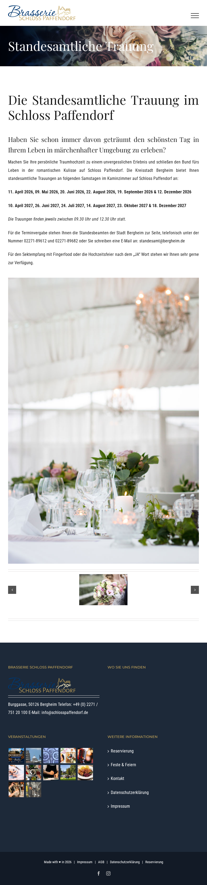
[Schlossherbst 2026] (68, 772)
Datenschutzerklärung (130, 792)
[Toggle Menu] (195, 15)
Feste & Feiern (123, 764)
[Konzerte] (85, 755)
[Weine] (33, 789)
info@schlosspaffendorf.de (65, 712)
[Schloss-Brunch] (68, 755)
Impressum (120, 806)
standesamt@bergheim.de (162, 240)
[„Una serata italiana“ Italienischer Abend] (33, 755)
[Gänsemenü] (85, 772)
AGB (101, 862)
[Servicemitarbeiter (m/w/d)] (16, 789)
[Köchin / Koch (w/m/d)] (51, 772)
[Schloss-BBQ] (16, 772)
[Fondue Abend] (33, 772)
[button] (12, 590)
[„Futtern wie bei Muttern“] (51, 755)
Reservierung (122, 751)
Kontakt (117, 778)
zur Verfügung (20, 262)
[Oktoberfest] (16, 755)
